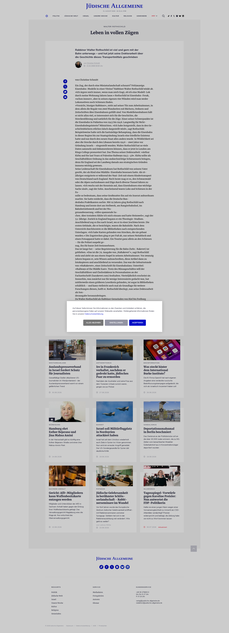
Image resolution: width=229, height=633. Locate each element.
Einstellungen (116, 323)
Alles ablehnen (93, 323)
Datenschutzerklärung (94, 314)
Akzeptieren (137, 323)
